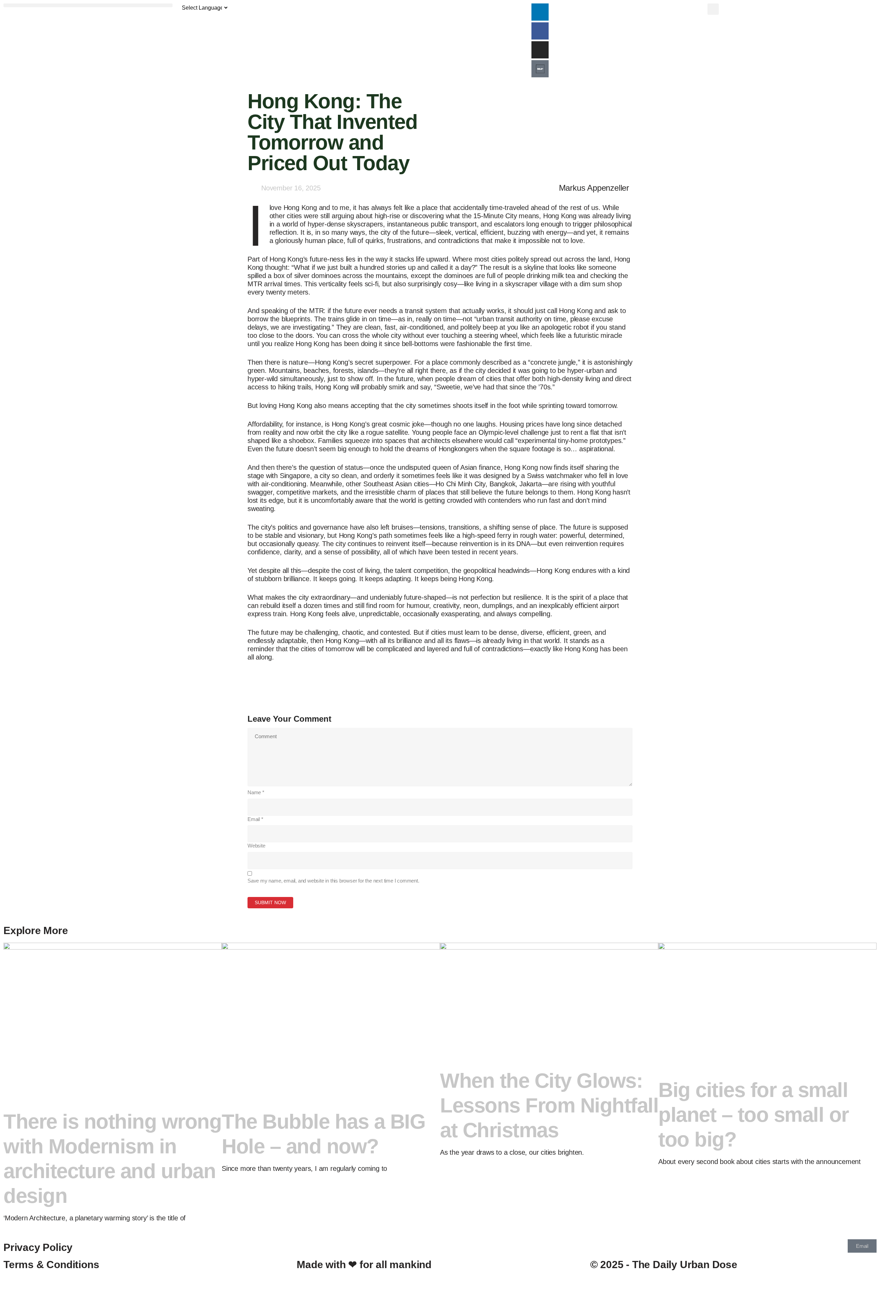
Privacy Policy (38, 1247)
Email (255, 819)
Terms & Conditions (51, 1264)
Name (256, 792)
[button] (88, 5)
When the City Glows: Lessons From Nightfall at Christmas (549, 1105)
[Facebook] (540, 31)
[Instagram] (540, 49)
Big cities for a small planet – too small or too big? (753, 1114)
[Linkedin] (540, 12)
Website (256, 846)
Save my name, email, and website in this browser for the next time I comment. (333, 881)
